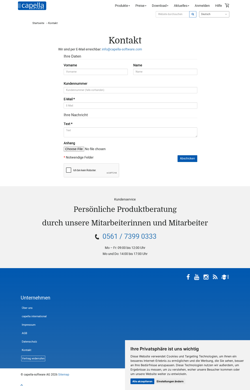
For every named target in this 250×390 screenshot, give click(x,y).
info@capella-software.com (122, 49)
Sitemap (63, 374)
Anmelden (202, 5)
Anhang (69, 143)
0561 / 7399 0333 (129, 236)
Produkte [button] (121, 5)
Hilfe (218, 5)
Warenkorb (227, 5)
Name (137, 65)
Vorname (70, 65)
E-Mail (68, 99)
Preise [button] (140, 5)
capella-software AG (32, 5)
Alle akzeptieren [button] (142, 381)
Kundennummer (75, 83)
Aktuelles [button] (180, 5)
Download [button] (159, 5)
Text (67, 124)
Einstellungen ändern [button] (170, 381)
